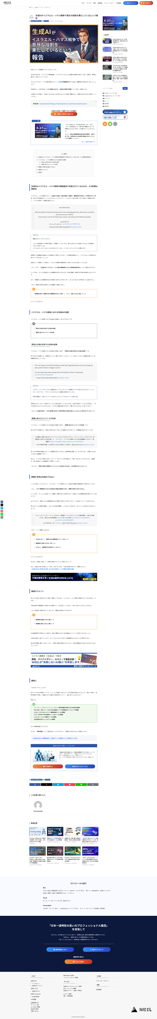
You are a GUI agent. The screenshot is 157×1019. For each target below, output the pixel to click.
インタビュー (36, 983)
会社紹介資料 (35, 1009)
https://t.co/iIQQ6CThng (57, 442)
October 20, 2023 (76, 227)
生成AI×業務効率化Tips (36, 21)
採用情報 (98, 990)
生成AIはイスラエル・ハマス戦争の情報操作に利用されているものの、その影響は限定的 (65, 157)
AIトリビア (46, 21)
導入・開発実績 (68, 996)
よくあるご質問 (35, 1007)
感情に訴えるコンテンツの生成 (50, 164)
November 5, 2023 (88, 445)
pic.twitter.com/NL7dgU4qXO (44, 375)
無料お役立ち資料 (68, 975)
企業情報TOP (35, 1003)
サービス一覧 (35, 1005)
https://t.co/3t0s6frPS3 (83, 518)
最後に (41, 172)
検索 (125, 88)
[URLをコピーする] (92, 784)
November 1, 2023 (63, 378)
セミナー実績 (67, 994)
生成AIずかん (36, 991)
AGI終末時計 (35, 997)
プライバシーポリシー (102, 981)
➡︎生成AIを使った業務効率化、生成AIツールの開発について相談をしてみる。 (55, 738)
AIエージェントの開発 (69, 988)
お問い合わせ (35, 1011)
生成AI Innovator (36, 994)
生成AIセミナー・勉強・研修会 (72, 990)
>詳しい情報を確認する (88, 142)
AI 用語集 (33, 999)
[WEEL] (7, 3)
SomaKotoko (38, 811)
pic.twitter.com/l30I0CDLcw (71, 224)
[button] (35, 784)
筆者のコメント (43, 170)
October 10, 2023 (82, 523)
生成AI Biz (34, 981)
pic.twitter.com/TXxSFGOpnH (74, 442)
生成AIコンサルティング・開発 (72, 986)
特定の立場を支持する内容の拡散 (50, 162)
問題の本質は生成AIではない (47, 167)
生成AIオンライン (37, 986)
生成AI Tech (34, 988)
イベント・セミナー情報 (70, 978)
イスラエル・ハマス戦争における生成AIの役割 (52, 160)
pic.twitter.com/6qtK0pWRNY (65, 520)
